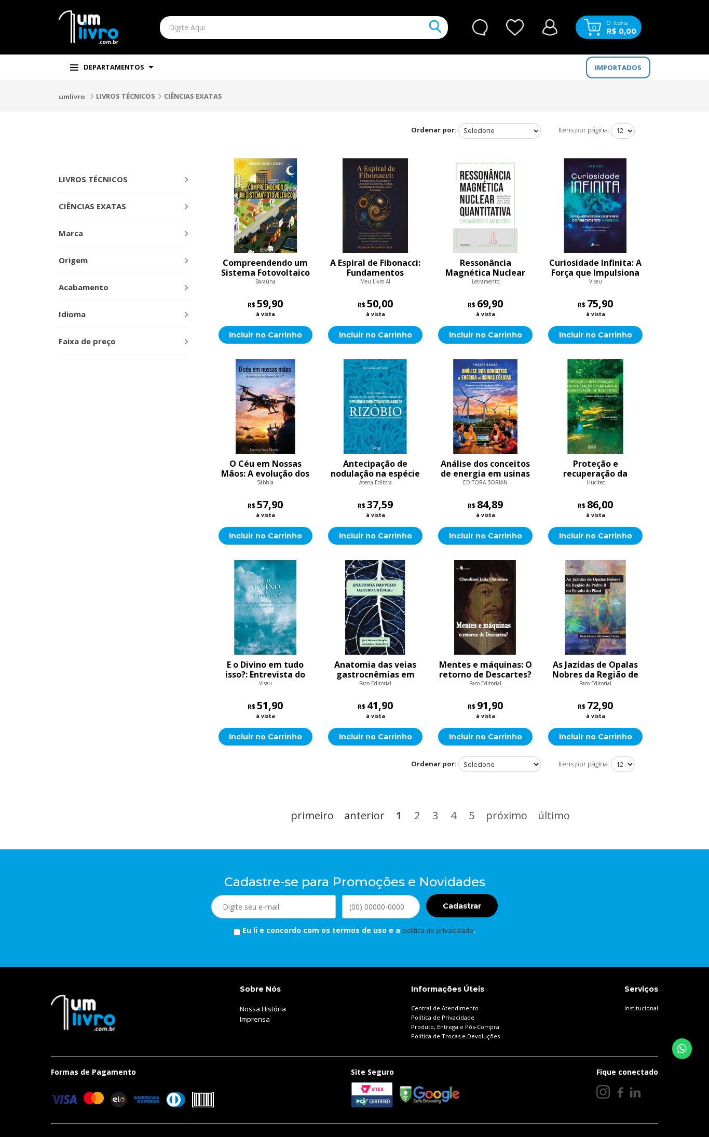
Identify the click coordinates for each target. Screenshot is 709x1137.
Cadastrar (462, 906)
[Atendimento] (480, 27)
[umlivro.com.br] (83, 1012)
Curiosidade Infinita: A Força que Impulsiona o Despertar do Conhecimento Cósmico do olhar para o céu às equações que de (595, 268)
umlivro (72, 96)
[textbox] (279, 27)
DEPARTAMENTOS (114, 67)
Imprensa (255, 1019)
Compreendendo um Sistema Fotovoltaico (265, 268)
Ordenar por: (434, 129)
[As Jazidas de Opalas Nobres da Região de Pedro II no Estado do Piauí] (595, 607)
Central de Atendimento (445, 1008)
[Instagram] (603, 1092)
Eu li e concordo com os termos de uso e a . (357, 930)
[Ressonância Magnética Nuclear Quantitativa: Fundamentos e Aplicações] (485, 205)
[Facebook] (620, 1092)
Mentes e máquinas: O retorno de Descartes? (485, 670)
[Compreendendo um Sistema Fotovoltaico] (266, 205)
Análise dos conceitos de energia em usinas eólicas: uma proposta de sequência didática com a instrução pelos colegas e (485, 469)
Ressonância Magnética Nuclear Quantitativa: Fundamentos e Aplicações (485, 268)
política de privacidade (437, 930)
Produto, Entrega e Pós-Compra (455, 1027)
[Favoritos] (515, 27)
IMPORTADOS (618, 67)
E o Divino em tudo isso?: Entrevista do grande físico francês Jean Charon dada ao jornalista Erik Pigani (265, 670)
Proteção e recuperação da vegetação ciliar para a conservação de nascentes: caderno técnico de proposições (595, 469)
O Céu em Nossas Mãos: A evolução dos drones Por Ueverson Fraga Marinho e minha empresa (265, 469)
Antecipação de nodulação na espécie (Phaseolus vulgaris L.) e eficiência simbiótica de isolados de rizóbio (375, 469)
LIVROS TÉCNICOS (125, 96)
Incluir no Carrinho (265, 335)
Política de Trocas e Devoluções (455, 1036)
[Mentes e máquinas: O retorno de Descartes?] (485, 607)
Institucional (641, 1008)
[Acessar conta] (549, 26)
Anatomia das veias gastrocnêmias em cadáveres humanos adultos (375, 670)
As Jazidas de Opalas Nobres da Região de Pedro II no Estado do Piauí (595, 670)
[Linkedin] (635, 1092)
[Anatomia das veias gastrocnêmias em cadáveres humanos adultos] (375, 607)
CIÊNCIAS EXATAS (193, 96)
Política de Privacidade (442, 1017)
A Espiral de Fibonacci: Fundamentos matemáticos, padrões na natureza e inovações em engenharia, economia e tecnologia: (375, 268)
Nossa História (263, 1008)
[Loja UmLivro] (88, 27)
